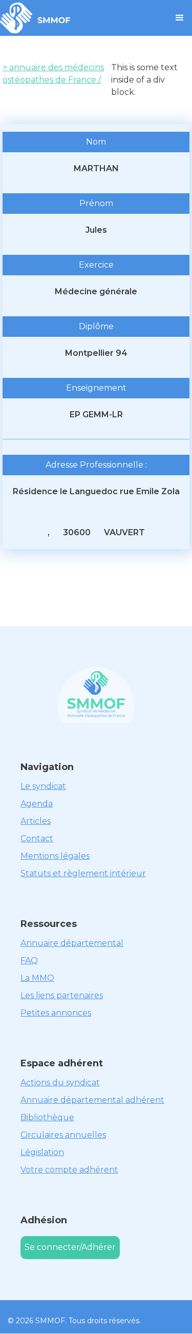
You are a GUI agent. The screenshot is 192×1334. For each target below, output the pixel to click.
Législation (42, 1152)
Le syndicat (43, 786)
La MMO (37, 978)
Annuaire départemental (71, 943)
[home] (35, 18)
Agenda (36, 804)
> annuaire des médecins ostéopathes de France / (53, 74)
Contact (36, 838)
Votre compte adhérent (69, 1170)
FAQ (29, 960)
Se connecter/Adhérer (70, 1247)
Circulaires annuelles (63, 1135)
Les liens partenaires (61, 995)
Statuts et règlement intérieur (83, 873)
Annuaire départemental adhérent (92, 1100)
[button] (179, 18)
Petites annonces (55, 1013)
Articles (35, 821)
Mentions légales (55, 856)
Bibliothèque (47, 1117)
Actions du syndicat (60, 1082)
